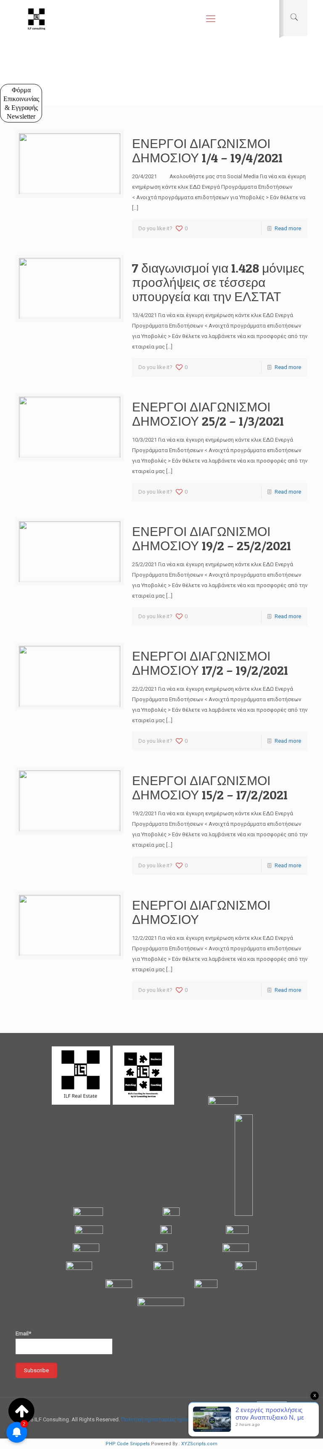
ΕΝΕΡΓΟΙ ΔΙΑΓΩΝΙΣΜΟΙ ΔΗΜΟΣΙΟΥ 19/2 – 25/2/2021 (211, 538)
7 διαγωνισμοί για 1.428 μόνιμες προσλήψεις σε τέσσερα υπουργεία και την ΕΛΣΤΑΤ (218, 282)
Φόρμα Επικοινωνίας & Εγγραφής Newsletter (21, 103)
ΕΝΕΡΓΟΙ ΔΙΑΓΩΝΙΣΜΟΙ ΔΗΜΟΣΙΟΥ (201, 912)
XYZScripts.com (199, 1443)
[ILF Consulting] (36, 19)
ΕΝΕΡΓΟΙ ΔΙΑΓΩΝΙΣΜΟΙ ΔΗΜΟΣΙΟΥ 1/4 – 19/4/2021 (207, 150)
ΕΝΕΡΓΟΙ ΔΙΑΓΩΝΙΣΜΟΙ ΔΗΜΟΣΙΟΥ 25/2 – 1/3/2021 (208, 414)
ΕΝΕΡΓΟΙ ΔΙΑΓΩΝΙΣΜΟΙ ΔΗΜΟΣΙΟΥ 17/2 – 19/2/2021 (210, 663)
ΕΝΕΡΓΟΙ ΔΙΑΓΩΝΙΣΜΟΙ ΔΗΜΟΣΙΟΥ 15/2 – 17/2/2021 (210, 787)
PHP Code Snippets (128, 1443)
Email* (23, 1333)
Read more (288, 228)
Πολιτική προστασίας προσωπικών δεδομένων (180, 1419)
